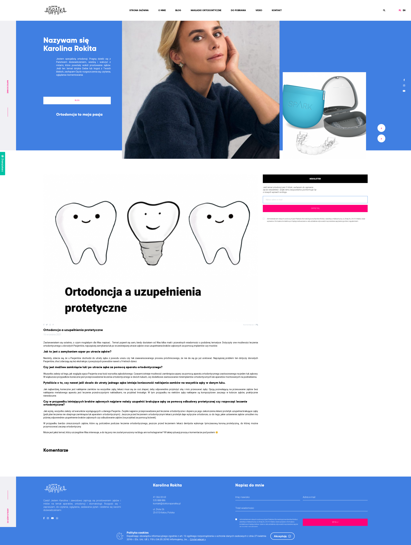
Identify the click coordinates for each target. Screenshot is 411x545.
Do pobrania (238, 10)
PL (400, 10)
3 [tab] (349, 85)
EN (404, 10)
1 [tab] (336, 86)
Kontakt (277, 10)
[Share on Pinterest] (53, 325)
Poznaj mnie (77, 119)
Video (259, 10)
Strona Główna (139, 10)
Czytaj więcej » (198, 539)
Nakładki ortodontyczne (206, 10)
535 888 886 (159, 500)
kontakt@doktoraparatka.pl (167, 503)
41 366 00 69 (159, 497)
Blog (178, 10)
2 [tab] (343, 86)
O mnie (162, 10)
